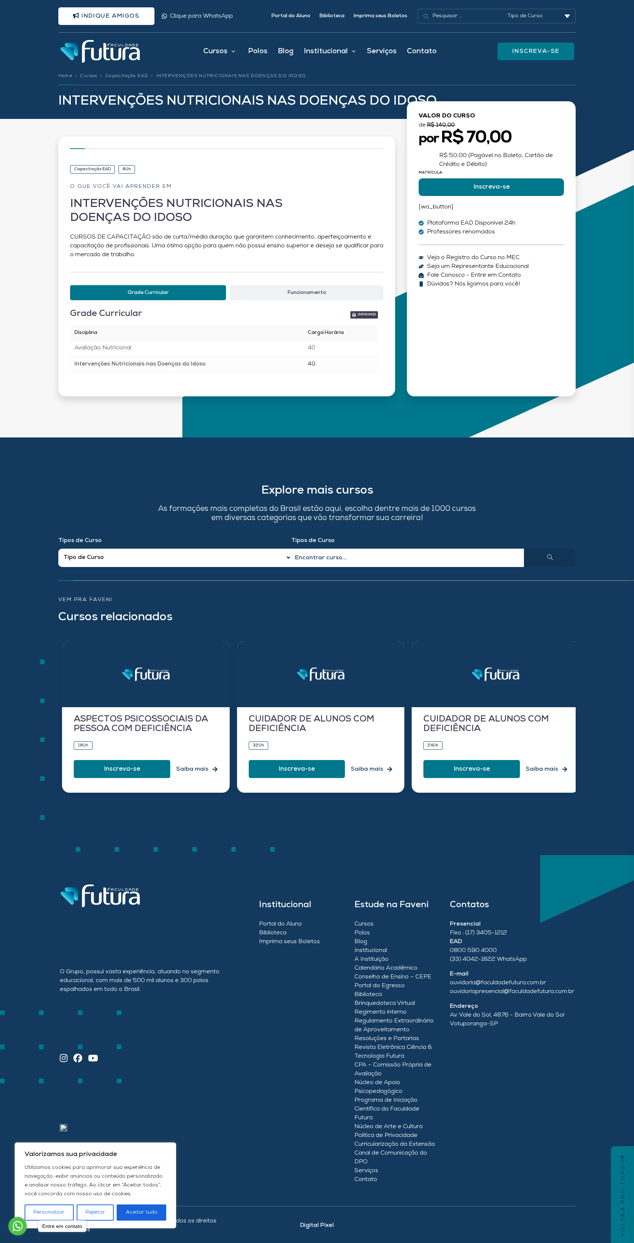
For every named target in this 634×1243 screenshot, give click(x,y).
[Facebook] (77, 1059)
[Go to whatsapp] (17, 1226)
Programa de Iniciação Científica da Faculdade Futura (386, 1109)
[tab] (148, 292)
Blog (286, 51)
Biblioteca (332, 16)
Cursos (88, 76)
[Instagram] (64, 1059)
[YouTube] (93, 1059)
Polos (257, 51)
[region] (95, 1185)
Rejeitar (95, 1212)
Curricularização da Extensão (394, 1144)
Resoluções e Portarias (386, 1039)
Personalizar (49, 1212)
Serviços (382, 51)
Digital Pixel (317, 1225)
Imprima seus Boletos (380, 16)
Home (65, 76)
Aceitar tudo (141, 1212)
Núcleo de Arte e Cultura (388, 1127)
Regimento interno (380, 1012)
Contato (422, 51)
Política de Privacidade (386, 1135)
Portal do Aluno (290, 16)
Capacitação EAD (126, 76)
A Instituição (371, 959)
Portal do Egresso (379, 986)
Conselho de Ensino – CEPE (392, 977)
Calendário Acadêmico (386, 968)
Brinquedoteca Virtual (384, 1003)
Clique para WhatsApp (201, 16)
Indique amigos (110, 16)
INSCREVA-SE (536, 51)
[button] (364, 315)
